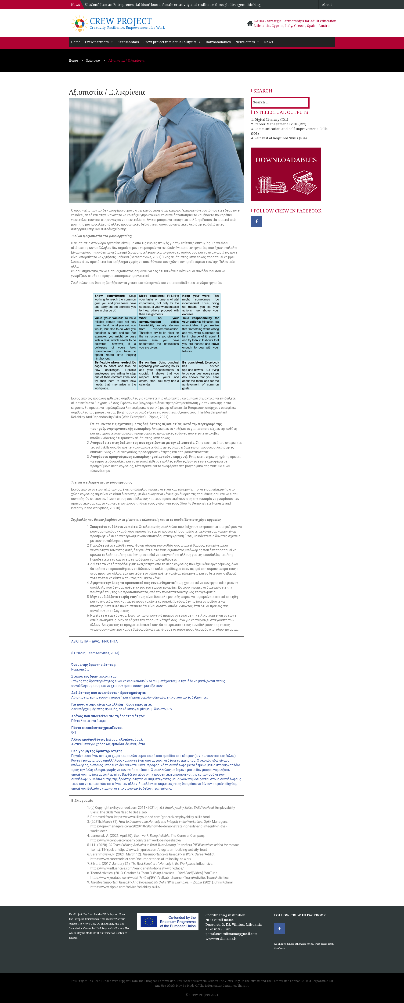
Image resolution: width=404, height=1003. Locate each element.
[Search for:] (272, 102)
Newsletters (245, 42)
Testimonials (128, 42)
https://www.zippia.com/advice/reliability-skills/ (125, 887)
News (268, 42)
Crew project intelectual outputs (170, 42)
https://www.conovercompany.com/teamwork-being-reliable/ (135, 840)
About (327, 4)
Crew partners (97, 42)
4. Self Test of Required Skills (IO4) (279, 138)
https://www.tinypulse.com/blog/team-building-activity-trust (162, 849)
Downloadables (218, 42)
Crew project (121, 21)
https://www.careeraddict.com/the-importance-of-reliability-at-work (140, 859)
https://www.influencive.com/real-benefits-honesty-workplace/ (137, 868)
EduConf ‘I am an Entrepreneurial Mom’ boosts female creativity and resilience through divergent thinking (173, 4)
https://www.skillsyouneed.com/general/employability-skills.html (162, 817)
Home (75, 42)
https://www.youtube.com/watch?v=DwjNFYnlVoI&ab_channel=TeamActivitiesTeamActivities (159, 877)
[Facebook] (256, 221)
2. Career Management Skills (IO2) (278, 124)
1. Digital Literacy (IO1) (269, 119)
